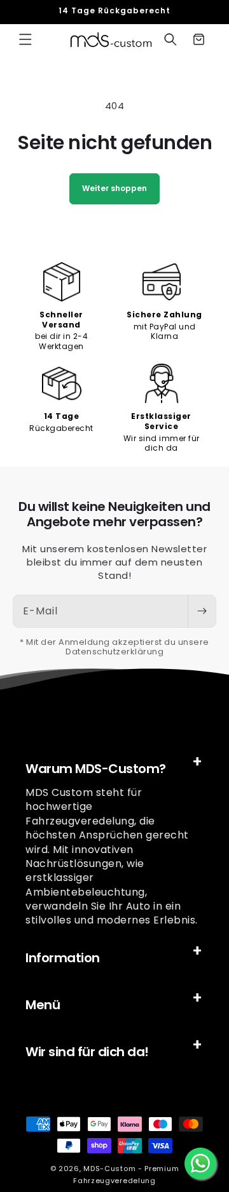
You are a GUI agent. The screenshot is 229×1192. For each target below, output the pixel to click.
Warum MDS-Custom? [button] (95, 769)
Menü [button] (42, 1005)
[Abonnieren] (202, 611)
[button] (25, 39)
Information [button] (62, 958)
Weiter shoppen (114, 188)
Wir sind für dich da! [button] (87, 1052)
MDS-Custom (109, 1168)
